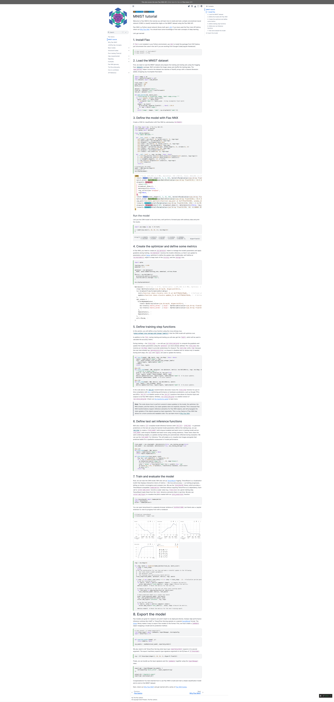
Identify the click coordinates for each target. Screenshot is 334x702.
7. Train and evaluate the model (216, 30)
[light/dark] (201, 6)
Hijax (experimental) (114, 56)
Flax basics (111, 37)
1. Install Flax (211, 12)
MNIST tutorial (112, 39)
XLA (149, 392)
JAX (170, 27)
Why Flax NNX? (112, 42)
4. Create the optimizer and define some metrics (217, 20)
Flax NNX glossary (113, 64)
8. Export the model (212, 33)
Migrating (111, 59)
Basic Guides (112, 48)
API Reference (112, 72)
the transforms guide (161, 399)
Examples (111, 61)
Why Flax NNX (144, 29)
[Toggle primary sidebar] (133, 6)
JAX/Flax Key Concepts (115, 45)
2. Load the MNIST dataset (215, 14)
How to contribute (113, 70)
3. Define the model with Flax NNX (217, 16)
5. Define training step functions (216, 23)
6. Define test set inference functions (215, 27)
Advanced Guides (113, 50)
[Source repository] (192, 6)
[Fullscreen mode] (198, 6)
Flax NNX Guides (181, 687)
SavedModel (186, 621)
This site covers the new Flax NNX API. (167, 2)
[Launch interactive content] (188, 6)
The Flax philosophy (114, 67)
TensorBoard (171, 480)
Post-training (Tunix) (114, 53)
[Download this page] (195, 6)
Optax (148, 255)
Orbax (135, 623)
